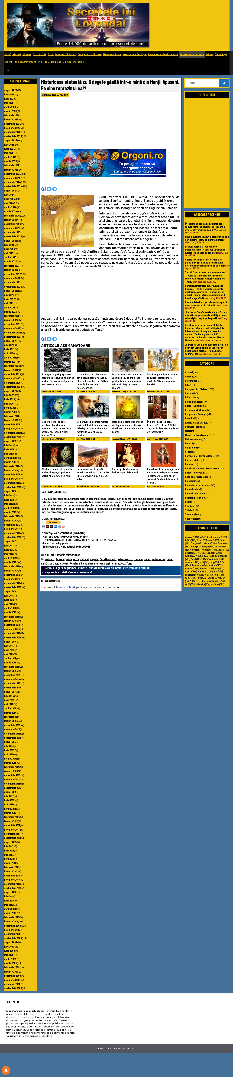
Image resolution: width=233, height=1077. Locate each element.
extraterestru (125, 559)
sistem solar (215, 574)
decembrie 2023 (12, 223)
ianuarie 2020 (11, 420)
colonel (84, 559)
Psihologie (190, 480)
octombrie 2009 (12, 933)
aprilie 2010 (10, 908)
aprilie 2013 (10, 758)
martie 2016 (10, 612)
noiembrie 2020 (12, 378)
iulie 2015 (9, 645)
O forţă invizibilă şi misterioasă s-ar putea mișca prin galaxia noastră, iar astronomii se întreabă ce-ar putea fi (204, 262)
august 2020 (10, 390)
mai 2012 (8, 804)
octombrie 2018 (12, 482)
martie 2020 (10, 411)
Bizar (51, 54)
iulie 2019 (9, 445)
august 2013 (10, 741)
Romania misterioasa (192, 54)
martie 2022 (10, 311)
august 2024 (10, 190)
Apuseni (60, 559)
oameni (192, 562)
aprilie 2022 (10, 307)
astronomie (218, 537)
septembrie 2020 (13, 386)
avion (69, 559)
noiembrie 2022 (12, 278)
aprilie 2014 (10, 708)
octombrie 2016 (12, 583)
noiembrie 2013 (12, 729)
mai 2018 (8, 503)
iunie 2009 (9, 950)
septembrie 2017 (12, 537)
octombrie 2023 (12, 232)
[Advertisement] (111, 123)
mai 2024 (9, 202)
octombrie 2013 (12, 733)
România (75, 563)
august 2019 (10, 441)
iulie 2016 (9, 595)
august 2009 (10, 942)
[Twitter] (49, 189)
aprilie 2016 (10, 608)
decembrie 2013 (12, 725)
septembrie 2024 (13, 186)
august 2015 (10, 641)
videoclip (203, 584)
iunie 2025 (9, 148)
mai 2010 (8, 904)
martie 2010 (10, 912)
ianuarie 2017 (11, 570)
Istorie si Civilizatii (65, 54)
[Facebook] (43, 189)
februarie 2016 (11, 616)
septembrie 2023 (13, 236)
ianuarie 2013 (11, 770)
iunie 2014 (9, 699)
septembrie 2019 (12, 436)
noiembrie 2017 (12, 528)
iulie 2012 (9, 796)
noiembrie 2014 (12, 679)
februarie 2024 (12, 215)
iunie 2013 (9, 750)
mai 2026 (8, 102)
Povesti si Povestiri (195, 472)
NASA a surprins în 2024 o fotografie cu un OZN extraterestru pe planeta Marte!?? (207, 238)
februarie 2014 (11, 716)
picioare (63, 563)
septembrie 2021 (12, 336)
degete (94, 559)
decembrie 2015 (12, 624)
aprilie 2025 (10, 157)
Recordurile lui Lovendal (197, 485)
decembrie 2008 (12, 975)
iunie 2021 (9, 349)
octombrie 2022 (12, 282)
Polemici (189, 464)
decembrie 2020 (12, 374)
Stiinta (210, 54)
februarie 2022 (11, 315)
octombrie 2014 (12, 683)
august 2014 (10, 691)
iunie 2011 (9, 850)
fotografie (209, 549)
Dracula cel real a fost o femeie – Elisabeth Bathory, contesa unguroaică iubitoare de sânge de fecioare (205, 249)
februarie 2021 (11, 365)
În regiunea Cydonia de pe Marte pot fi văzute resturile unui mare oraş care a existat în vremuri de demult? (205, 226)
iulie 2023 (9, 244)
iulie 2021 (9, 344)
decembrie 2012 (12, 775)
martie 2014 (10, 712)
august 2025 (10, 140)
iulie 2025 (9, 144)
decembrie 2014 (12, 674)
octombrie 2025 (12, 131)
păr (56, 563)
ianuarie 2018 (11, 520)
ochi (204, 562)
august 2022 (10, 290)
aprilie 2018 (10, 507)
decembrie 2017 (12, 524)
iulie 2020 (9, 395)
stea (202, 577)
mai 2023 (8, 253)
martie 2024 (10, 211)
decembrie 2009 (12, 925)
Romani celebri (193, 489)
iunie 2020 (9, 399)
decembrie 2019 (12, 424)
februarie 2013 (11, 766)
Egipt (196, 546)
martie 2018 (10, 512)
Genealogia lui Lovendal (197, 409)
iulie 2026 (9, 94)
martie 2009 (10, 963)
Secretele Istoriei (194, 497)
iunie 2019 (9, 449)
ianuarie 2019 (11, 470)
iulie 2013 (9, 745)
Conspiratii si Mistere (90, 54)
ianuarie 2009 (11, 971)
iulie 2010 (9, 896)
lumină (191, 555)
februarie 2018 (11, 516)
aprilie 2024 (10, 207)
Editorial (189, 397)
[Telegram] (54, 189)
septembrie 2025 (13, 136)
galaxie (191, 552)
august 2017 (10, 541)
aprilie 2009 (10, 959)
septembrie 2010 (12, 887)
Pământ (207, 568)
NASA (197, 559)
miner (170, 559)
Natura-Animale (112, 54)
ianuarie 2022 (11, 319)
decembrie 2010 (12, 875)
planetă (192, 568)
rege (219, 568)
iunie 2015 (9, 649)
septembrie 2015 (12, 637)
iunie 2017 (9, 549)
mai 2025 (8, 152)
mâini (147, 559)
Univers (199, 581)
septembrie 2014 (13, 687)
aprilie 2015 (10, 658)
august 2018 (10, 491)
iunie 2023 (9, 248)
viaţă (190, 584)
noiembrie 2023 (12, 227)
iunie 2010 (9, 900)
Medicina (56, 61)
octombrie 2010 (12, 883)
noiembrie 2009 (12, 929)
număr (44, 563)
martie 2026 (10, 111)
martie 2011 (10, 862)
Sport (188, 501)
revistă (191, 571)
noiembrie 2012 (12, 779)
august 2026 (10, 90)
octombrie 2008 (12, 984)
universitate (216, 581)
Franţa (223, 549)
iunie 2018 (9, 499)
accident (49, 559)
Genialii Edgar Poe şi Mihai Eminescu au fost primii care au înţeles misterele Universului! (97, 568)
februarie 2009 (11, 967)
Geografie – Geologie (135, 54)
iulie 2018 (9, 495)
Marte (214, 555)
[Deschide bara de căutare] (8, 70)
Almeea (27, 54)
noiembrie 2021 (12, 328)
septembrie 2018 (12, 487)
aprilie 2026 (10, 106)
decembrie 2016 (12, 574)
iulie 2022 (9, 294)
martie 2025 (10, 161)
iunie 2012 (9, 800)
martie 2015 (10, 662)
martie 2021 (10, 361)
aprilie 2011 (9, 858)
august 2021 (10, 340)
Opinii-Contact (193, 447)
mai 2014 (8, 704)
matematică (158, 559)
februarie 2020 (11, 416)
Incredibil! (79, 61)
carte (76, 559)
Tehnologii (221, 54)
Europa (208, 546)
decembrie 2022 (12, 274)
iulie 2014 (9, 695)
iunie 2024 (9, 198)
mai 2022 (8, 303)
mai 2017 (8, 553)
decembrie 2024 (12, 173)
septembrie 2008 (13, 988)
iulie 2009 (9, 946)
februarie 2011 (11, 867)
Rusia (217, 571)
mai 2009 (8, 954)
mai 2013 (8, 754)
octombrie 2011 (11, 833)
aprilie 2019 (10, 457)
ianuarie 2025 (11, 169)
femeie (138, 559)
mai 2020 (8, 403)
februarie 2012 (11, 816)
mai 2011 (8, 854)
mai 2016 (8, 604)
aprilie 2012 (10, 808)
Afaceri (16, 54)
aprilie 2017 (10, 557)
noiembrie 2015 (12, 629)
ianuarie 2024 (11, 219)
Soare (191, 577)
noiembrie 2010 (12, 879)
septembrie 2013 (12, 737)
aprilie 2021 (10, 357)
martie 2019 (10, 461)
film (196, 549)
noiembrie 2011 (11, 829)
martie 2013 (10, 762)
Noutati (49, 555)
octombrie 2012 (12, 783)
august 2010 (10, 892)
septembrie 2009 (13, 938)
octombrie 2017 (12, 532)
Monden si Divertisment (197, 434)
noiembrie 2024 (12, 177)
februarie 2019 (11, 466)
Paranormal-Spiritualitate (163, 54)
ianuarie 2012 (11, 821)
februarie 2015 (11, 666)
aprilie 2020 (10, 407)
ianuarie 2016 (11, 620)
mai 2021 (8, 353)
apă (204, 537)
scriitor (110, 563)
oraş (214, 562)
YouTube (217, 584)
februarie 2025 (11, 165)
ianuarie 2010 (11, 921)
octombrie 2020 (12, 382)
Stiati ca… (44, 61)
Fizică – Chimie (193, 405)
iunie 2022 (9, 299)
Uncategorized (193, 518)
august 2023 (10, 240)
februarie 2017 (11, 566)
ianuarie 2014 (11, 720)
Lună (203, 555)
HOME (7, 54)
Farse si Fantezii (194, 401)
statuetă (120, 563)
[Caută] (224, 83)
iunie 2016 (9, 599)
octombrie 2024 (12, 182)
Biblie (190, 540)
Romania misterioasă (93, 563)
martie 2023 (10, 261)
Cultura (67, 61)
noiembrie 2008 (12, 979)
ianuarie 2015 (11, 670)
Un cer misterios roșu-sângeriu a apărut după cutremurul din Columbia (206, 304)
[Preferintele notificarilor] (6, 1070)
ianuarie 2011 (10, 871)
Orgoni (8, 61)
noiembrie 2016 (12, 578)
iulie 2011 (8, 846)
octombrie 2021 (12, 332)
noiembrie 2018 (12, 478)
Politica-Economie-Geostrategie (202, 468)
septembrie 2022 (13, 286)
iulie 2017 (9, 545)
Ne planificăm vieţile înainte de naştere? (68, 572)
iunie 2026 (9, 98)
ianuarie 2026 (11, 119)
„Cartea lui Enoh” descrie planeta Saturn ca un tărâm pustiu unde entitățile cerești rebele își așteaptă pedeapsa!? (206, 315)
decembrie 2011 (12, 825)
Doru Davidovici (108, 559)
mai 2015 (8, 654)
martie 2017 (10, 562)
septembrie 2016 (12, 587)
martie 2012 (10, 812)
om (51, 563)
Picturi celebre (193, 460)
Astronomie (39, 54)
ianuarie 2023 (11, 269)
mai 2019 (8, 453)
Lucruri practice (193, 426)
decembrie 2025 (12, 123)
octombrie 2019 (12, 432)
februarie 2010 (11, 917)
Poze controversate (24, 61)
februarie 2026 (11, 115)
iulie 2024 (9, 194)
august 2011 (10, 842)
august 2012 (10, 791)
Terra (129, 563)
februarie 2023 (11, 265)
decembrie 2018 (12, 474)
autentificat (67, 587)
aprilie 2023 (10, 257)
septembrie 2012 (12, 787)
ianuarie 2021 (11, 370)
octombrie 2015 (12, 633)
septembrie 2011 (12, 837)
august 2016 (10, 591)
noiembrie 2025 (12, 127)
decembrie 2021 (12, 324)
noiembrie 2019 (12, 428)
